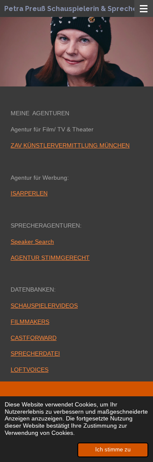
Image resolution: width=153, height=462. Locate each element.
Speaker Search (32, 241)
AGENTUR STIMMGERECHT (50, 257)
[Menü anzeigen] (143, 8)
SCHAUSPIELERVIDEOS (44, 305)
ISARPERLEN (29, 193)
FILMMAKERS (30, 321)
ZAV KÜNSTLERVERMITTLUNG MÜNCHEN (70, 145)
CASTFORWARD (34, 337)
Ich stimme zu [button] (112, 450)
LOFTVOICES (29, 369)
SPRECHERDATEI (35, 353)
